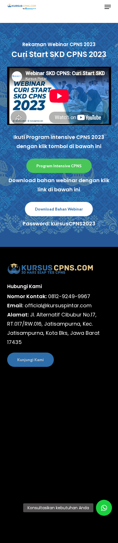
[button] (108, 7)
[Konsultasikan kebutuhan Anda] (104, 508)
